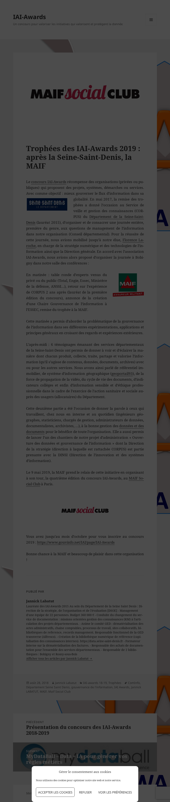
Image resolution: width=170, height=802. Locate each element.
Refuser (85, 792)
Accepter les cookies (55, 792)
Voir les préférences (115, 792)
